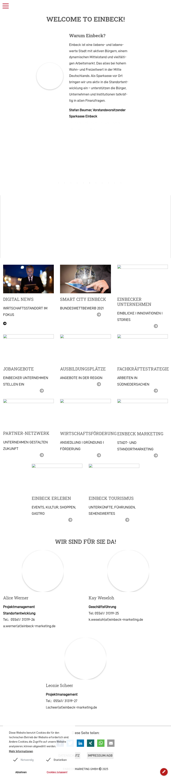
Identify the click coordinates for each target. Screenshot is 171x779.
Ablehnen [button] (21, 772)
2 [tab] (65, 183)
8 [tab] (103, 183)
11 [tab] (122, 183)
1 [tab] (59, 183)
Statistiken (60, 759)
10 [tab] (115, 183)
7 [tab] (97, 183)
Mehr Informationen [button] (21, 751)
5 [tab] (84, 183)
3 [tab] (72, 183)
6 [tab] (90, 183)
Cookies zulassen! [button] (57, 772)
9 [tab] (109, 183)
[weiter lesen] (85, 279)
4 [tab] (78, 183)
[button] (80, 743)
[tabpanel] (86, 76)
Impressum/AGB (100, 755)
